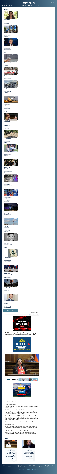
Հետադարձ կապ (21, 469)
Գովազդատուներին (35, 469)
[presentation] (37, 438)
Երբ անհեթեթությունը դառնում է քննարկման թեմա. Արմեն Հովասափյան (29, 5)
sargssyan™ (34, 471)
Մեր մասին (28, 469)
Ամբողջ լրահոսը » (11, 310)
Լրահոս (6, 9)
